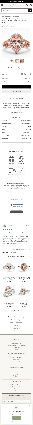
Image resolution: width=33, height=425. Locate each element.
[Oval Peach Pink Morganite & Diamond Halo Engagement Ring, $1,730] (24, 292)
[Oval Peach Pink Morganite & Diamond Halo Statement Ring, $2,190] (24, 267)
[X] (27, 74)
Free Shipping (16, 361)
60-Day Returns (16, 325)
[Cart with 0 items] (31, 5)
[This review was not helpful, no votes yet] (28, 249)
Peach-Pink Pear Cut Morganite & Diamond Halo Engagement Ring (9, 278)
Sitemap (16, 390)
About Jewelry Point (16, 343)
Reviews (17, 349)
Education (16, 389)
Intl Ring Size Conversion (16, 385)
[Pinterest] (30, 74)
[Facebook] (22, 74)
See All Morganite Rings (17, 310)
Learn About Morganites (16, 112)
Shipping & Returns (16, 375)
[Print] (25, 74)
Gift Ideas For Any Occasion (16, 387)
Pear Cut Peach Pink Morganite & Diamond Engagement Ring (9, 303)
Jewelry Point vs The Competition (16, 345)
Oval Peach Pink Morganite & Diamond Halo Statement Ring (24, 278)
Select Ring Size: (5, 78)
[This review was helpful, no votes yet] (25, 249)
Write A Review (16, 212)
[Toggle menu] (2, 5)
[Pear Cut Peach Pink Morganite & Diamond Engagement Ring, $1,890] (9, 292)
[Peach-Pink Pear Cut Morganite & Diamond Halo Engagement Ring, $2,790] (9, 267)
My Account (16, 373)
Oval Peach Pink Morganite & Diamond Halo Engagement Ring (24, 303)
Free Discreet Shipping (16, 320)
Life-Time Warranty (16, 357)
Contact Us (16, 371)
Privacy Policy (16, 347)
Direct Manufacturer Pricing (16, 322)
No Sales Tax (16, 328)
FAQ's (16, 377)
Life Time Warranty (16, 331)
